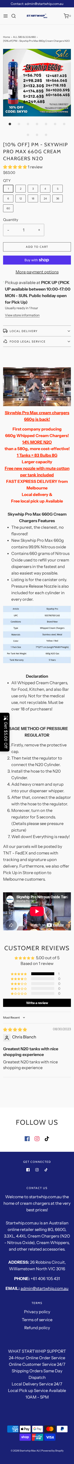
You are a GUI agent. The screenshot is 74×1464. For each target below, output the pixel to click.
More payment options (37, 271)
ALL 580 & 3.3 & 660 (24, 36)
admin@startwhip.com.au (44, 1288)
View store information (22, 315)
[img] (15, 1029)
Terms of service (37, 1319)
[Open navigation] (5, 15)
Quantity (10, 220)
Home (6, 36)
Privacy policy (37, 1311)
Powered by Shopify (52, 1450)
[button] (37, 82)
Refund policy (37, 1327)
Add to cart (37, 247)
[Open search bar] (15, 15)
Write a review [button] (37, 1003)
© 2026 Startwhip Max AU (25, 1450)
